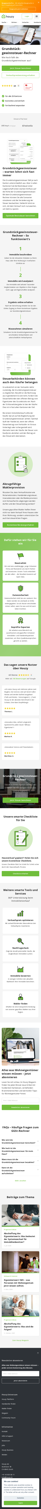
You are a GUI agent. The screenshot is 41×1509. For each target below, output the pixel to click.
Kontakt (5, 1431)
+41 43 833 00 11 (8, 1475)
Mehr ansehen (20, 1181)
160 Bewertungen (19, 679)
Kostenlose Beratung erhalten (20, 525)
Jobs (3, 1445)
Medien (4, 1455)
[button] (36, 16)
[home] (11, 16)
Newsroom (6, 1441)
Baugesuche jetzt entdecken (19, 9)
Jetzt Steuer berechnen (20, 68)
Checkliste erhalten (20, 874)
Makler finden (7, 1408)
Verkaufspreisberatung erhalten (20, 75)
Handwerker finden (9, 1404)
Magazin (5, 1413)
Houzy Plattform (8, 1399)
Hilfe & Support (7, 1436)
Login (27, 16)
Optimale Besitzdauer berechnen (20, 215)
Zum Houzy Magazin (20, 1340)
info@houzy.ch (7, 1477)
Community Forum (9, 1418)
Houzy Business (7, 1450)
